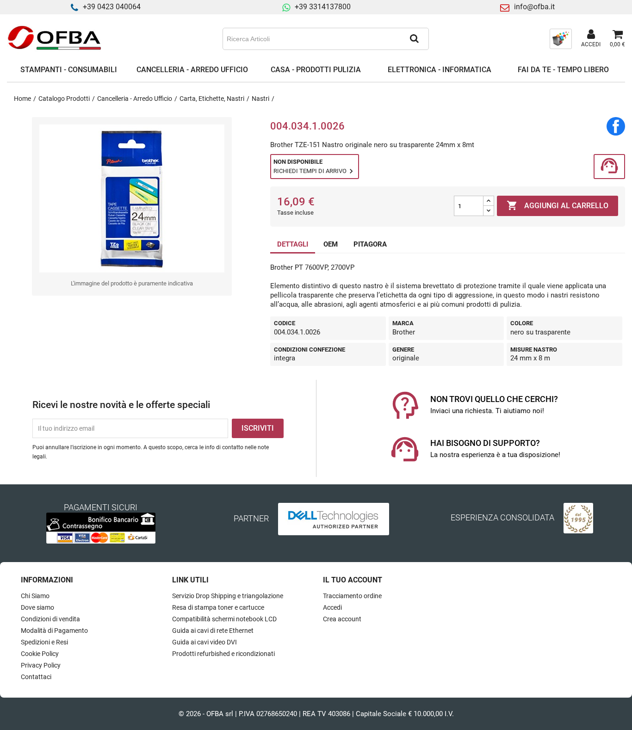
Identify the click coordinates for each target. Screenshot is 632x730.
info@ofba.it (534, 6)
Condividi (616, 126)
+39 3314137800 (323, 6)
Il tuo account (352, 579)
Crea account (342, 619)
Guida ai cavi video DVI (204, 642)
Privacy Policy (41, 665)
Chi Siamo (35, 596)
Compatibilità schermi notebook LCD (224, 619)
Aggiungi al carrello (557, 205)
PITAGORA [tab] (370, 244)
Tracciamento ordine (352, 596)
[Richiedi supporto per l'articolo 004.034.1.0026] (609, 166)
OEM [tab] (330, 244)
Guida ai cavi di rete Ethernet (213, 630)
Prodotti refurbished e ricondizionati (223, 653)
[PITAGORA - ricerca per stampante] (560, 38)
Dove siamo (37, 607)
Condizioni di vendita (50, 619)
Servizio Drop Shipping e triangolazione (227, 596)
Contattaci (36, 677)
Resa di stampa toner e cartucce (218, 607)
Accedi (332, 607)
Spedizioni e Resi (44, 642)
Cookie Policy (40, 653)
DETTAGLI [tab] (292, 244)
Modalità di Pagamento (54, 630)
